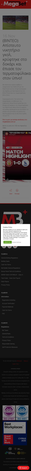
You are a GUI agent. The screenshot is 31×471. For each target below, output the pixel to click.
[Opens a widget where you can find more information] (23, 468)
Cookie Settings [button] (16, 242)
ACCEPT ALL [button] (7, 242)
